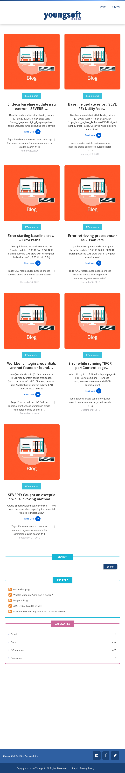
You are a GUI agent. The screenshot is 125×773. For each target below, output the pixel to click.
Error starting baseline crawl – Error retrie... (32, 237)
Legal (75, 768)
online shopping (21, 589)
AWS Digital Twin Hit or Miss (27, 606)
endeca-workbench (33, 405)
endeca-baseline (24, 143)
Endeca (11, 143)
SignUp (116, 6)
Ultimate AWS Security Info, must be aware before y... (40, 611)
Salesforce (16, 658)
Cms (13, 642)
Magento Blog (20, 600)
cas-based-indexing (41, 139)
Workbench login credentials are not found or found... (31, 365)
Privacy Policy (87, 768)
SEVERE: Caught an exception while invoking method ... (31, 496)
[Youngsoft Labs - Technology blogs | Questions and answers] (62, 14)
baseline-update (22, 139)
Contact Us (8, 755)
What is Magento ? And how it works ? (33, 594)
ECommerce (31, 95)
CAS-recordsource (24, 270)
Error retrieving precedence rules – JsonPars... (92, 237)
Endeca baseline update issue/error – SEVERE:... (31, 106)
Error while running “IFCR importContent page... (92, 365)
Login (103, 6)
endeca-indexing (91, 274)
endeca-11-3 (32, 402)
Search (62, 556)
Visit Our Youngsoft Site (26, 755)
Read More (29, 131)
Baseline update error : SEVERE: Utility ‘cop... (92, 106)
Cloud (14, 634)
